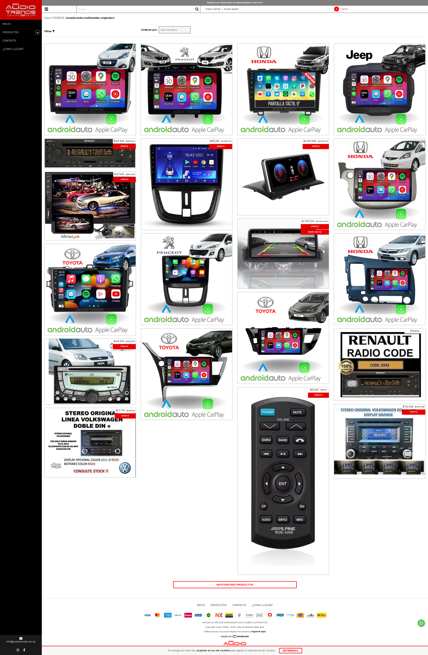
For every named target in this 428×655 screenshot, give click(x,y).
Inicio (47, 17)
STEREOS (58, 17)
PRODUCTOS (219, 605)
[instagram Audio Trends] (18, 650)
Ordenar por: (149, 29)
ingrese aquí (258, 631)
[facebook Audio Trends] (24, 650)
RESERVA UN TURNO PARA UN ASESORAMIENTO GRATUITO (235, 3)
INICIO (7, 23)
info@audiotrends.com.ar (21, 641)
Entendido (290, 650)
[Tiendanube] (235, 637)
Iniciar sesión (231, 9)
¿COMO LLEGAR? (13, 49)
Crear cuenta (212, 9)
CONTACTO (9, 40)
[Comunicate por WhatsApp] (421, 623)
